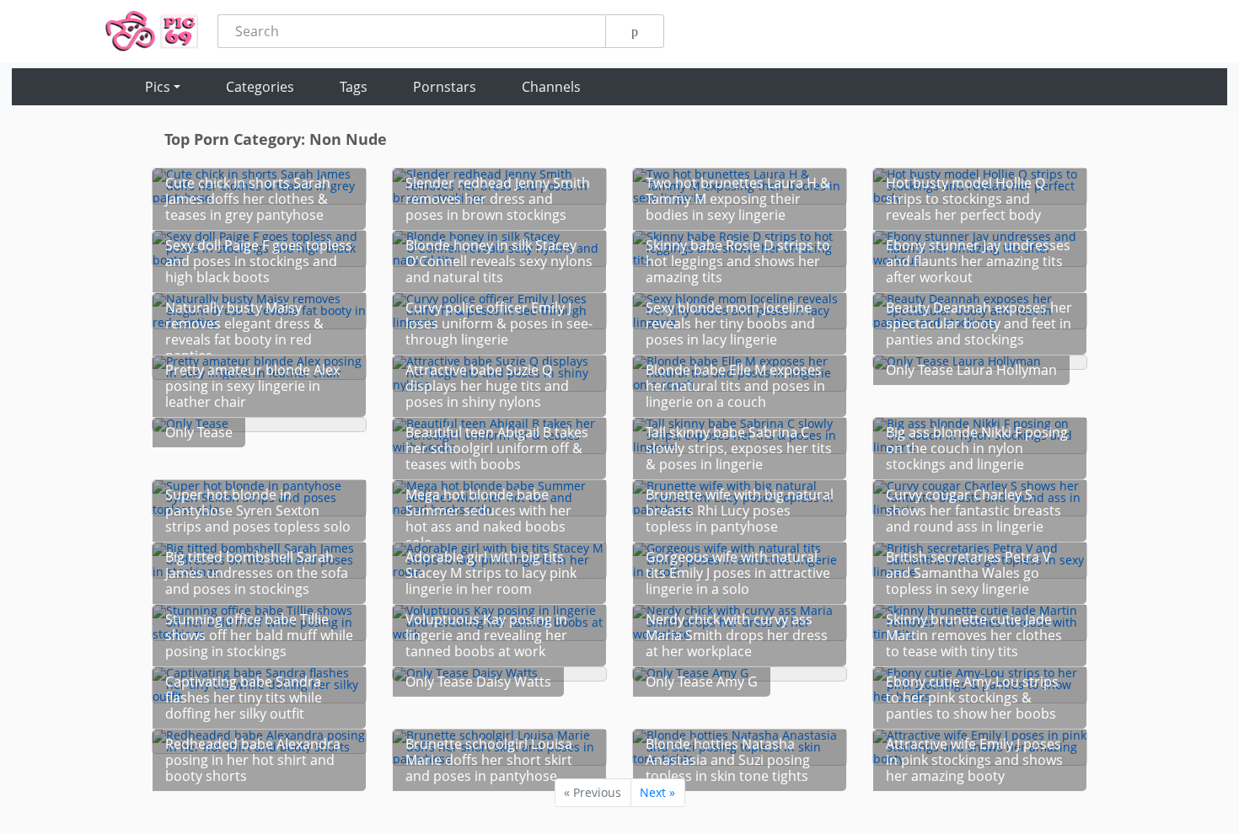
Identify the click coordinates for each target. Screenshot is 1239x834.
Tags (353, 87)
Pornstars (444, 87)
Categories (260, 87)
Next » (657, 792)
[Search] (634, 31)
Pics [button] (157, 87)
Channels (551, 87)
